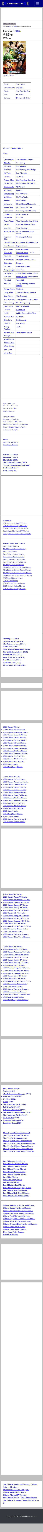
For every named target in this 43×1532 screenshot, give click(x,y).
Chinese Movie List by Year (14, 1492)
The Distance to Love (11, 644)
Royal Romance (9, 660)
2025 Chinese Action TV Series (15, 949)
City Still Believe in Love (12, 652)
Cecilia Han (8, 183)
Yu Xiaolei (8, 190)
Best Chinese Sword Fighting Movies (17, 1188)
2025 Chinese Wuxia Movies (14, 822)
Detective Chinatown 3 (12, 1110)
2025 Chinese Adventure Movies (15, 782)
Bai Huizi (7, 266)
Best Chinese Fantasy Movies (14, 559)
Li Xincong (8, 214)
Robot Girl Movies (10, 1235)
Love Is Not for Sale (11, 657)
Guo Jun (7, 228)
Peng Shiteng (9, 194)
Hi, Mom (6, 1099)
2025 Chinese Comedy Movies (15, 784)
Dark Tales (7, 471)
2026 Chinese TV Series (12, 894)
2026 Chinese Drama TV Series (15, 905)
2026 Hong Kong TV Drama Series (17, 926)
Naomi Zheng (9, 343)
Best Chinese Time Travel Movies (16, 1196)
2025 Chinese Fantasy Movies (14, 790)
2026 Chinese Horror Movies (14, 745)
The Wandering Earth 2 (12, 1115)
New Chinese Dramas (11, 1500)
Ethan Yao (8, 263)
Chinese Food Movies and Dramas (16, 1216)
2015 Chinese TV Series (10, 26)
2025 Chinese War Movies (13, 808)
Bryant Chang (9, 289)
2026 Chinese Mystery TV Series (16, 918)
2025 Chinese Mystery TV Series (16, 971)
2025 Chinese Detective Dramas (15, 989)
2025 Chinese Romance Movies (15, 800)
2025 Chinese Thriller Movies (14, 806)
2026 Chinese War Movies (13, 761)
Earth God (20, 310)
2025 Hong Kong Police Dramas (15, 1000)
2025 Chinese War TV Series (14, 978)
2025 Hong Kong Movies (13, 814)
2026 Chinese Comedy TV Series (16, 902)
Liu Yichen (8, 353)
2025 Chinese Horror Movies (14, 792)
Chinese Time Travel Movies (14, 1227)
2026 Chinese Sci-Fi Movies (13, 756)
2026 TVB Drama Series (12, 932)
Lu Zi (6, 313)
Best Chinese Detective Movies (15, 1190)
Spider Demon (21, 313)
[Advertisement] (21, 14)
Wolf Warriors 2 (9, 1096)
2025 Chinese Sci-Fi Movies (13, 803)
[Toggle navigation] (37, 3)
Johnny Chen (9, 180)
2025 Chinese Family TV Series (15, 960)
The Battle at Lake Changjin (14, 1094)
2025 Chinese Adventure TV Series (16, 952)
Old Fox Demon (22, 306)
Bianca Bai (8, 253)
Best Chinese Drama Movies (13, 557)
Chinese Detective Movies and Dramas (18, 1211)
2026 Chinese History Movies (14, 743)
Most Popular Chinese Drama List (16, 1133)
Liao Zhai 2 (7, 460)
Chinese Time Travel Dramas (14, 1229)
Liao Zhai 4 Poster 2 (10, 445)
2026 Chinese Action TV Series (15, 897)
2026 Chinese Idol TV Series (14, 913)
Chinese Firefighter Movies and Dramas (18, 1213)
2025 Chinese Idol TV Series (14, 965)
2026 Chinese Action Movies (14, 729)
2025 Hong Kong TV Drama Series (17, 981)
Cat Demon (20, 242)
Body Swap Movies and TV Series (16, 531)
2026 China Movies (10, 764)
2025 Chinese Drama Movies (14, 787)
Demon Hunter (32, 273)
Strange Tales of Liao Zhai (13, 465)
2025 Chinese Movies (11, 777)
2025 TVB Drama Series (12, 986)
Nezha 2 (6, 1091)
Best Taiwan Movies (11, 1182)
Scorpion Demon (22, 260)
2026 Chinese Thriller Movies (14, 759)
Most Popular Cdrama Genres (15, 1138)
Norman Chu (9, 187)
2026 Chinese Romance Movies (15, 753)
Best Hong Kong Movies (12, 1180)
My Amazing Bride (10, 641)
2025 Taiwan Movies (11, 816)
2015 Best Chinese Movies (13, 578)
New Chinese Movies (29, 1498)
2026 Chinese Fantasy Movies (14, 740)
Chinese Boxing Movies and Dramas (17, 1208)
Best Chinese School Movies (14, 1185)
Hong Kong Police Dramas (13, 1232)
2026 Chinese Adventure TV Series (16, 900)
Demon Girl (21, 183)
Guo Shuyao (8, 296)
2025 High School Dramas (13, 997)
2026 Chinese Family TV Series (15, 908)
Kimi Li (7, 200)
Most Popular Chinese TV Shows (16, 1135)
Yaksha (19, 292)
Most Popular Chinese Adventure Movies (19, 1143)
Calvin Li (7, 256)
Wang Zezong (9, 231)
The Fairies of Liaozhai (12, 462)
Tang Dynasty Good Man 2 (13, 649)
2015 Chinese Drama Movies (14, 583)
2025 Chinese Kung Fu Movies (15, 795)
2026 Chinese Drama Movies (14, 738)
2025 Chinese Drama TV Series (15, 957)
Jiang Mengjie (9, 270)
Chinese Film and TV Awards (14, 1495)
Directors (13, 1487)
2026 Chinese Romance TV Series (16, 921)
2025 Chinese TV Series (12, 947)
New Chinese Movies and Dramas (16, 1484)
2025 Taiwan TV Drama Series (15, 984)
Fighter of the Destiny (11, 665)
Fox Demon (20, 207)
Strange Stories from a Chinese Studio (17, 534)
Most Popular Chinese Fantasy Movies (17, 573)
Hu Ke (6, 224)
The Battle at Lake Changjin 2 (15, 1112)
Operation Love (9, 663)
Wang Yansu (8, 249)
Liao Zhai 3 (7, 457)
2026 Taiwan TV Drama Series (15, 929)
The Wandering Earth (11, 1104)
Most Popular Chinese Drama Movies (17, 570)
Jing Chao (8, 349)
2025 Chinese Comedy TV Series (16, 955)
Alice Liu (7, 166)
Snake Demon (21, 277)
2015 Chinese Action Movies (14, 586)
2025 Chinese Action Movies (14, 779)
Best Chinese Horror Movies (14, 1172)
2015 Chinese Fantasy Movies (14, 589)
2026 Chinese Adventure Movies (15, 732)
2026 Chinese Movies (11, 727)
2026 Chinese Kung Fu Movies (15, 748)
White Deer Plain (9, 654)
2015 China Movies (10, 581)
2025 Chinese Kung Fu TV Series (16, 968)
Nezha (5, 1102)
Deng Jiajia (8, 292)
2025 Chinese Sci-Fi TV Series (14, 976)
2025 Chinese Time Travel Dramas (16, 994)
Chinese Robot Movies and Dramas (17, 1221)
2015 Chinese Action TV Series (14, 523)
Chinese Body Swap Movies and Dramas (19, 1205)
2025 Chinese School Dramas (14, 992)
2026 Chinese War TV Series (14, 923)
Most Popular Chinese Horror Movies (18, 1149)
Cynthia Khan (9, 242)
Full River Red (9, 1107)
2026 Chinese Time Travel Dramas (16, 937)
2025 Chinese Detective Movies (15, 819)
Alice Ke (7, 163)
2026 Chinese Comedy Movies (15, 735)
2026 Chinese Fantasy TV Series (15, 910)
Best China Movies (10, 551)
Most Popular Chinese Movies (14, 549)
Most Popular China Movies (13, 565)
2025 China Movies (10, 811)
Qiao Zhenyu (9, 159)
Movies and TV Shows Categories (16, 1490)
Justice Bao (7, 647)
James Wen (8, 207)
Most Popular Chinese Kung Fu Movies (17, 575)
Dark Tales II (8, 468)
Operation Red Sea (10, 1120)
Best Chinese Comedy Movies (14, 1166)
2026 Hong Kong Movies (13, 767)
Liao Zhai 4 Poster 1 (10, 442)
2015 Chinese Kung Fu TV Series (15, 528)
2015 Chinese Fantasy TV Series (15, 526)
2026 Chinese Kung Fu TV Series (16, 916)
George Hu (8, 273)
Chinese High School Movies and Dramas (19, 1219)
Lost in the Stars (9, 1123)
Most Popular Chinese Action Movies (17, 567)
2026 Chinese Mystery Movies (15, 751)
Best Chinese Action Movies (13, 554)
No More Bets (8, 1118)
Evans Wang (9, 260)
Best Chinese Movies (11, 546)
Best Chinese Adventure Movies (15, 1164)
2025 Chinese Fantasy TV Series (15, 962)
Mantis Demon (22, 253)
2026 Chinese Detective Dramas (15, 934)
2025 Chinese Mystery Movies (15, 798)
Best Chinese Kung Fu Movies (14, 562)
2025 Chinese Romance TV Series (16, 973)
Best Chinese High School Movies (16, 1193)
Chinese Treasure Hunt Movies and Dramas (20, 1224)
